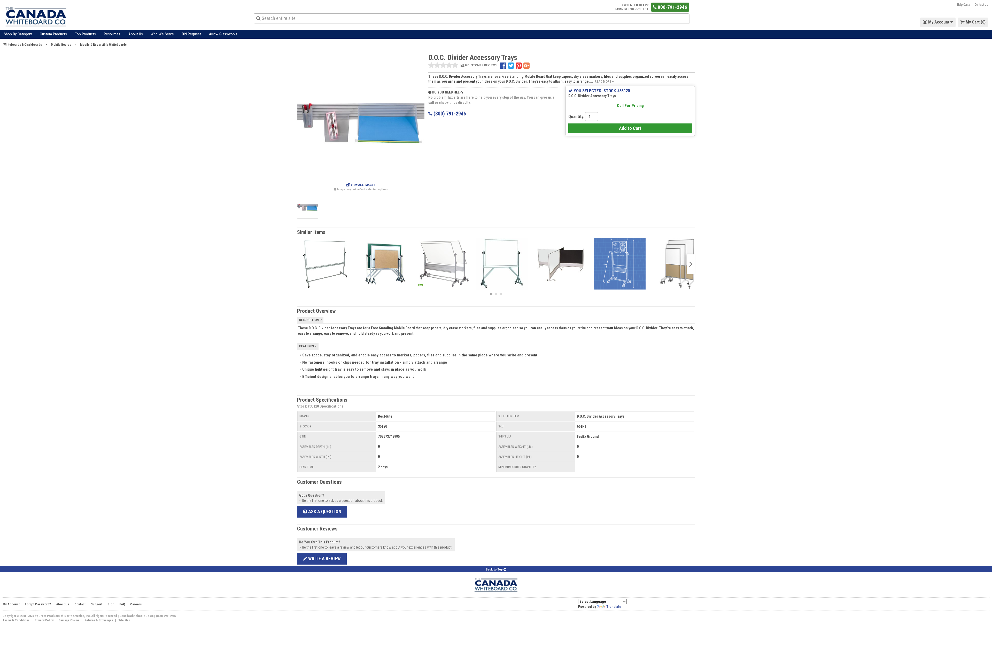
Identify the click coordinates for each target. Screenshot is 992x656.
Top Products (85, 34)
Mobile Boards (61, 44)
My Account (11, 604)
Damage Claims (69, 620)
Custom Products (53, 34)
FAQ (122, 604)
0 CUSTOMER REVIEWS (480, 65)
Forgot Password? (38, 604)
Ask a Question (324, 511)
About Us (135, 34)
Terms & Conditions (16, 620)
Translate (613, 607)
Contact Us (981, 4)
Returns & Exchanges (98, 620)
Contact (80, 604)
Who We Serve (162, 34)
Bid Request (191, 34)
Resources (112, 34)
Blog (110, 604)
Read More (603, 81)
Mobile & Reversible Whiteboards (103, 44)
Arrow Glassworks (223, 34)
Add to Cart (630, 128)
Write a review (324, 558)
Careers (136, 604)
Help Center (964, 4)
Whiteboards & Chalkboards (22, 44)
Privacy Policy (44, 620)
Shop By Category (18, 34)
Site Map (124, 620)
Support (96, 604)
